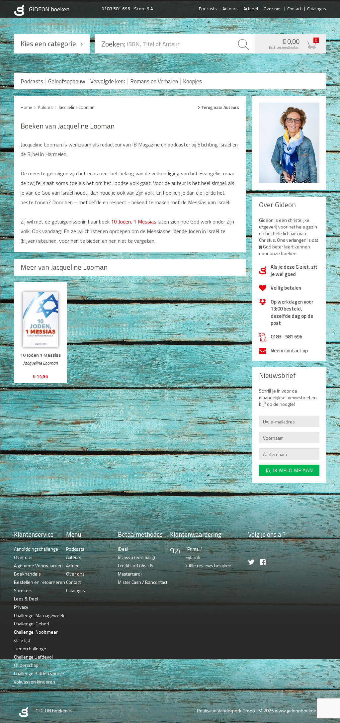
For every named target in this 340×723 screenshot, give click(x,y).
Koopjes (192, 81)
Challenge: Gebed (31, 623)
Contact (294, 8)
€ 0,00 (293, 43)
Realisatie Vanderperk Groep (226, 710)
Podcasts (208, 8)
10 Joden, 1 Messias (133, 222)
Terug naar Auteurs (220, 107)
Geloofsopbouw (66, 81)
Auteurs (230, 8)
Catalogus (316, 8)
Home (26, 107)
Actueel (250, 8)
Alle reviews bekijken (210, 565)
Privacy (21, 606)
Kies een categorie (48, 43)
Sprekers (23, 590)
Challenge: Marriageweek (39, 615)
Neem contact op (289, 350)
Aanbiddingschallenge (36, 548)
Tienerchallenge (30, 648)
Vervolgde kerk (107, 81)
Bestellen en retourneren (39, 582)
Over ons (273, 8)
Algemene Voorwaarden (38, 565)
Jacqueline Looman (76, 107)
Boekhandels (27, 573)
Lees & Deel (26, 598)
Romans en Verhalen (154, 81)
